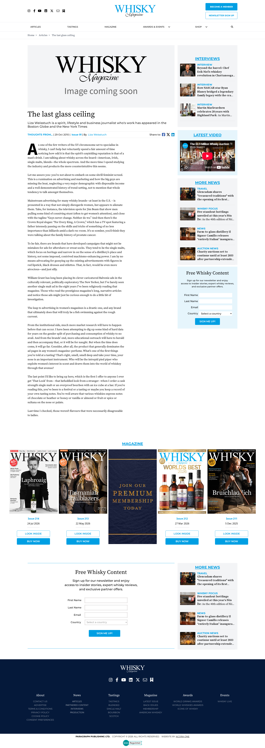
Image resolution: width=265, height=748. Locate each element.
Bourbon (114, 712)
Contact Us (40, 701)
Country (193, 313)
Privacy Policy (40, 712)
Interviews (77, 708)
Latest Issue (150, 701)
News (201, 228)
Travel (202, 189)
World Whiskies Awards (187, 705)
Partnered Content (77, 705)
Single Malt (114, 708)
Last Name (191, 301)
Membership (150, 708)
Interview (204, 65)
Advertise (40, 705)
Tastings (72, 26)
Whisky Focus (207, 208)
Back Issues (150, 705)
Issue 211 (231, 518)
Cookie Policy (40, 716)
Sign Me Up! (207, 321)
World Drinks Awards (187, 701)
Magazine (110, 26)
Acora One (182, 736)
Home (31, 35)
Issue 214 (33, 518)
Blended (113, 705)
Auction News (207, 248)
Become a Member (221, 6)
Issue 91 (77, 134)
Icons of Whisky (188, 708)
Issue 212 (182, 518)
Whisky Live (225, 701)
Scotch (114, 716)
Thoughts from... (41, 134)
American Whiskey (150, 712)
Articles (35, 26)
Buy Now (33, 541)
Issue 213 (83, 518)
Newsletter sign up (221, 15)
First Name (191, 295)
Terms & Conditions (40, 708)
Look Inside (33, 533)
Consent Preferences (40, 719)
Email (194, 307)
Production (77, 712)
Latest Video (207, 135)
